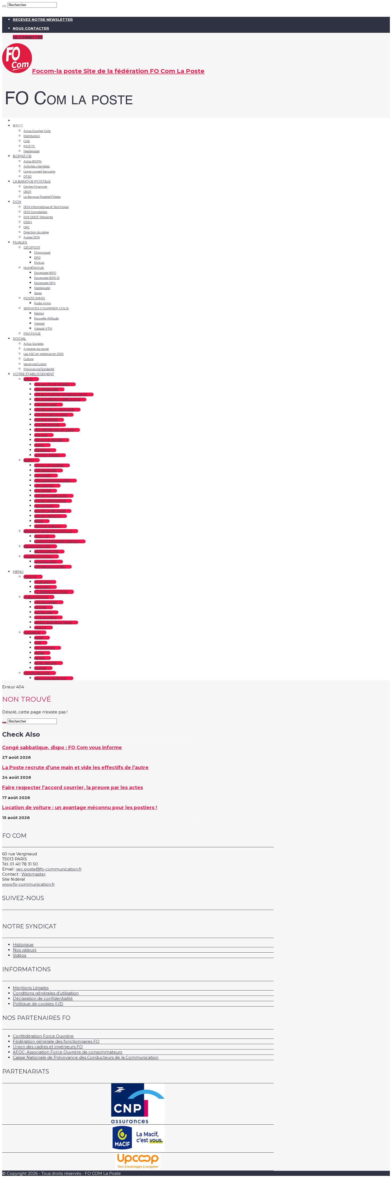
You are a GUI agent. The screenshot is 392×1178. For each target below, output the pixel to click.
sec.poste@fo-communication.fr (49, 869)
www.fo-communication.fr (28, 884)
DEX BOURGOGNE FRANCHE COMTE (60, 394)
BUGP (38, 521)
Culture (28, 359)
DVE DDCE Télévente (38, 217)
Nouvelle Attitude (46, 318)
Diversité (40, 668)
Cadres (38, 638)
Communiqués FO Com (50, 678)
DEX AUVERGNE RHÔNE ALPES (57, 399)
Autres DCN (31, 237)
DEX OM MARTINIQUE (50, 501)
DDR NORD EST (45, 470)
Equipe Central (38, 556)
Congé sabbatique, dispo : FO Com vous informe (62, 747)
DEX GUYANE (43, 506)
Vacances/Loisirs (34, 364)
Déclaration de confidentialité (43, 998)
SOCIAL (19, 338)
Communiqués (36, 673)
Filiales (20, 242)
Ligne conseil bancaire (39, 171)
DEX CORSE (42, 491)
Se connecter (28, 37)
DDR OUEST (42, 475)
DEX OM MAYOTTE (47, 516)
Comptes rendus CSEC (49, 567)
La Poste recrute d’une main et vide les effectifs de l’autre (75, 767)
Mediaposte (31, 151)
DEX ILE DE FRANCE (48, 440)
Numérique (33, 268)
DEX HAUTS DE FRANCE (51, 384)
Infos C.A (40, 627)
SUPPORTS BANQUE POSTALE (56, 541)
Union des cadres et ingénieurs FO (48, 1046)
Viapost (39, 323)
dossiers (31, 632)
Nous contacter (31, 28)
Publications (35, 597)
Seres (38, 293)
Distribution (31, 136)
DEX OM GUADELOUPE (50, 496)
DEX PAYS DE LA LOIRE (50, 415)
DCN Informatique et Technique (46, 207)
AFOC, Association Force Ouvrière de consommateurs (67, 1052)
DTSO (27, 176)
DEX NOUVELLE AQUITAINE (54, 410)
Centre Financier (35, 187)
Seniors (39, 658)
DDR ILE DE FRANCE (48, 465)
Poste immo (34, 298)
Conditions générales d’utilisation (46, 993)
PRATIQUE (32, 334)
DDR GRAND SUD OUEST (52, 480)
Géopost (31, 247)
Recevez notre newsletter (43, 19)
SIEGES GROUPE (46, 551)
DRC (26, 227)
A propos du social (36, 349)
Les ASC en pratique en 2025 (43, 354)
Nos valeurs (24, 949)
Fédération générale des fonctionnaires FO (56, 1041)
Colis (26, 141)
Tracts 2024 (42, 587)
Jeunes (39, 653)
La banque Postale (32, 181)
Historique (23, 944)
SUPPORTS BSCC (46, 455)
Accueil (19, 120)
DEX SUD (40, 435)
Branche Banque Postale (47, 531)
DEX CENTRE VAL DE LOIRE (54, 430)
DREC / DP (41, 536)
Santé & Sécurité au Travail (53, 622)
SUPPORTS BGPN (47, 526)
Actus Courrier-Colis (37, 131)
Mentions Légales (31, 987)
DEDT (27, 192)
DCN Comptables (35, 212)
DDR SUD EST (44, 486)
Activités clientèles (36, 166)
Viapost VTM (43, 328)
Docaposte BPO (45, 273)
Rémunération (44, 648)
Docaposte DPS (44, 283)
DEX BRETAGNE (46, 420)
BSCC (28, 379)
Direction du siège (36, 232)
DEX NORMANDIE (46, 425)
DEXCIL (39, 445)
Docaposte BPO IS (46, 278)
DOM (37, 643)
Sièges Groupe (37, 546)
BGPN (28, 460)
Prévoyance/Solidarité (38, 369)
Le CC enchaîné (45, 617)
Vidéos (19, 955)
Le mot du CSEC (45, 562)
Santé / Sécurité (45, 663)
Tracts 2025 (42, 582)
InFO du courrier (45, 602)
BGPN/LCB (22, 156)
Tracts (29, 577)
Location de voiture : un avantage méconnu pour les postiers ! (79, 807)
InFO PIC (40, 607)
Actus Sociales (33, 344)
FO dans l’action (50, 592)
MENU (18, 571)
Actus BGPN (32, 161)
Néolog (39, 313)
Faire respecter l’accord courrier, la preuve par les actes (72, 787)
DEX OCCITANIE (45, 404)
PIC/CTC (29, 146)
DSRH (27, 222)
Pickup (39, 263)
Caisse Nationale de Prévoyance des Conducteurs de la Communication (85, 1057)
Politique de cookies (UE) (38, 1003)
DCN (17, 201)
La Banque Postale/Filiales (42, 197)
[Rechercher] (4, 6)
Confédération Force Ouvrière (43, 1036)
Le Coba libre (43, 612)
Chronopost (42, 252)
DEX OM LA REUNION (49, 511)
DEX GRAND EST (46, 389)
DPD (37, 257)
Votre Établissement (33, 374)
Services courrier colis (46, 308)
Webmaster (33, 874)
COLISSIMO (42, 450)
